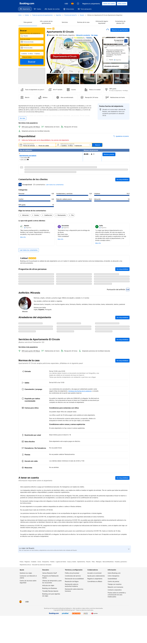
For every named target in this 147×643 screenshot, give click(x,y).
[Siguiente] (127, 56)
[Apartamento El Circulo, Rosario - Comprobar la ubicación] (48, 35)
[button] (32, 53)
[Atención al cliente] (78, 3)
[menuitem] (25, 9)
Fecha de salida (24, 45)
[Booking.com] (27, 3)
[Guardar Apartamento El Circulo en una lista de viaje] (107, 30)
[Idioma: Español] (72, 3)
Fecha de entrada (25, 39)
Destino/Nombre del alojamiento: (30, 33)
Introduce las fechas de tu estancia (79, 421)
